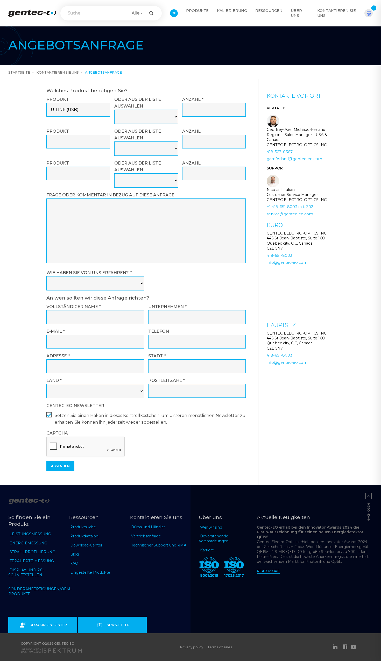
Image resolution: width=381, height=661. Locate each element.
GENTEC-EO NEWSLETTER (75, 405)
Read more (268, 571)
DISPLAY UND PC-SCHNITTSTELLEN (26, 572)
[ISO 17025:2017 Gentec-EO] (234, 568)
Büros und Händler (148, 527)
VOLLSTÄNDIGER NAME (73, 306)
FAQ (74, 563)
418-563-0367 (280, 152)
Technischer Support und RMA (158, 545)
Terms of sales (219, 647)
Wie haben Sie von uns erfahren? (89, 272)
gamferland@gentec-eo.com (294, 159)
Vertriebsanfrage (146, 536)
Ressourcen (269, 10)
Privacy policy (191, 647)
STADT (157, 355)
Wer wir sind (211, 527)
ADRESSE (58, 355)
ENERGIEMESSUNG (28, 543)
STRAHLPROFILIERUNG (32, 552)
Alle (135, 13)
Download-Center (86, 545)
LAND (54, 380)
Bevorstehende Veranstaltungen (214, 538)
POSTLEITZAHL (166, 380)
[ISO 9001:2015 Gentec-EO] (209, 568)
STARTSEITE (19, 72)
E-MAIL (55, 331)
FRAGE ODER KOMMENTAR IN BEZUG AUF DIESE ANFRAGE (110, 195)
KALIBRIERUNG (232, 10)
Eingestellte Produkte (90, 572)
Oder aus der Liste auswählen (137, 103)
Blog (74, 554)
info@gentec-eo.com (287, 262)
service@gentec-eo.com (290, 214)
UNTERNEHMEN (167, 306)
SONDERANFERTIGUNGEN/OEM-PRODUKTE (40, 591)
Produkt (57, 99)
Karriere (207, 550)
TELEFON (158, 331)
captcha (57, 433)
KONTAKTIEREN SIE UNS (336, 13)
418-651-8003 (279, 255)
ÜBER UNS (296, 13)
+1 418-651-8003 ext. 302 (290, 206)
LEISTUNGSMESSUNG (30, 534)
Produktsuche (83, 527)
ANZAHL (192, 99)
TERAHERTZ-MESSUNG (32, 561)
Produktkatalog (84, 536)
